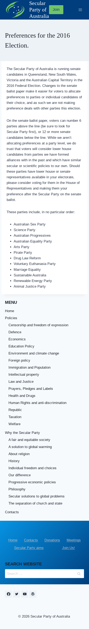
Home (9, 311)
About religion (19, 454)
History (14, 461)
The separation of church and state (35, 503)
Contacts (12, 512)
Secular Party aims (29, 548)
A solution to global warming (30, 447)
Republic (15, 410)
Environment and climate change (33, 353)
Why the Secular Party (22, 433)
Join (56, 9)
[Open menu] (80, 9)
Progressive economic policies (32, 482)
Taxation (14, 417)
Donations (52, 540)
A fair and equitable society (29, 440)
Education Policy (21, 346)
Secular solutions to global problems (36, 496)
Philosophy (16, 489)
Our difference (19, 475)
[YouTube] (24, 594)
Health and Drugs (21, 396)
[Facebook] (8, 594)
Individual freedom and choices (32, 468)
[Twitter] (16, 594)
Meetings (74, 540)
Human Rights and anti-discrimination (37, 403)
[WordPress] (32, 594)
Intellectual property (23, 375)
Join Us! (68, 548)
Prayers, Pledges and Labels (30, 389)
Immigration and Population (29, 367)
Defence (14, 332)
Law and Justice (21, 382)
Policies (11, 318)
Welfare (14, 424)
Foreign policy (19, 360)
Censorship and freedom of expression (38, 325)
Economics (17, 339)
